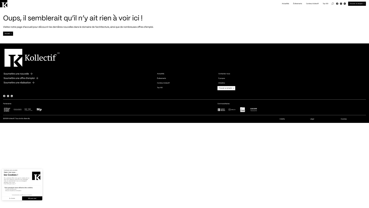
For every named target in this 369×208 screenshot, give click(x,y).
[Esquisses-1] (18, 109)
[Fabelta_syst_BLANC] (232, 110)
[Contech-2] (221, 109)
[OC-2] (243, 109)
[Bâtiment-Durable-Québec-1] (7, 109)
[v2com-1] (253, 109)
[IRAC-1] (28, 109)
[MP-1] (39, 109)
